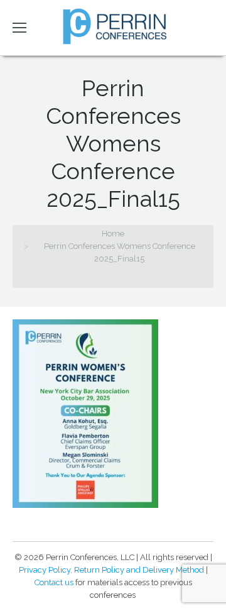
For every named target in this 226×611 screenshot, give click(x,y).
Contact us (54, 582)
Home (113, 233)
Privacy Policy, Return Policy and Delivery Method (111, 570)
